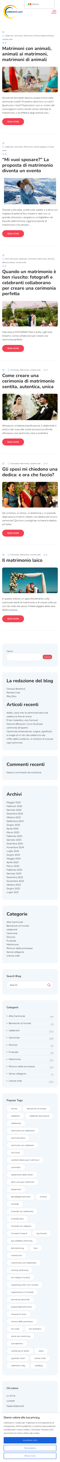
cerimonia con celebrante (23, 1130)
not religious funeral (20, 1277)
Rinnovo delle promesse (44, 36)
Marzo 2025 (13, 832)
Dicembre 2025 (15, 813)
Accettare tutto (30, 1440)
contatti (11, 1400)
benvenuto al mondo (36, 1108)
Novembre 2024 (15, 847)
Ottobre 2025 (14, 817)
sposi (41, 1351)
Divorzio (11, 937)
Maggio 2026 (14, 802)
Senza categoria (40, 147)
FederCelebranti (15, 1406)
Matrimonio (28, 36)
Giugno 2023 (13, 888)
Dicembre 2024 (15, 843)
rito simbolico (35, 1329)
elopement (16, 1189)
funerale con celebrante (22, 1211)
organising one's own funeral (24, 1284)
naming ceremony (19, 1270)
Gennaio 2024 (14, 873)
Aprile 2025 (13, 828)
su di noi (11, 1395)
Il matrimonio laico (22, 560)
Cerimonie (18, 36)
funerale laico (17, 1218)
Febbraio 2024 (14, 869)
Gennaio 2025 (14, 839)
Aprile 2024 (12, 862)
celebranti (9, 36)
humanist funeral (19, 1233)
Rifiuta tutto (30, 1456)
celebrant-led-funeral (39, 1116)
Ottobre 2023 (14, 884)
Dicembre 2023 (15, 877)
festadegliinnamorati (20, 1196)
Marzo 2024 (13, 866)
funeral (43, 1196)
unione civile (40, 1358)
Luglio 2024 (13, 851)
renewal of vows (18, 1314)
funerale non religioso (21, 1226)
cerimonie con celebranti (22, 1145)
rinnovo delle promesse (22, 1321)
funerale (15, 1204)
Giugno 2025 (13, 824)
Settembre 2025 (15, 821)
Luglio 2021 (13, 892)
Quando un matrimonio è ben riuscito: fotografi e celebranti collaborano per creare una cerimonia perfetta (29, 283)
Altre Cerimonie (11, 259)
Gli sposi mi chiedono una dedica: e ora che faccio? (30, 472)
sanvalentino (17, 1343)
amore (14, 1108)
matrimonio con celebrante (23, 1262)
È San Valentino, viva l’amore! (22, 720)
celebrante (16, 1123)
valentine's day (18, 1365)
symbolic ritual (18, 1358)
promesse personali (20, 1299)
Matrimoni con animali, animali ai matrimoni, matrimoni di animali (27, 54)
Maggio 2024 (14, 858)
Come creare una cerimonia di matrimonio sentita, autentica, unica (28, 381)
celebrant (15, 1116)
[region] (30, 1437)
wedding (39, 1365)
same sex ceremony (20, 1336)
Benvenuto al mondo (18, 925)
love (35, 1248)
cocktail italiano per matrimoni (25, 1160)
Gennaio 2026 (14, 809)
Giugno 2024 (13, 854)
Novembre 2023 (15, 881)
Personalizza (30, 1448)
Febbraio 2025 (14, 836)
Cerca (10, 651)
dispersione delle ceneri (22, 1174)
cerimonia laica (18, 1138)
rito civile (15, 1329)
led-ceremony (17, 1248)
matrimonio (16, 1255)
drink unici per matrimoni (22, 1182)
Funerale (11, 940)
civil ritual (15, 1152)
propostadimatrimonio (21, 1307)
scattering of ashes (20, 1351)
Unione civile (7, 39)
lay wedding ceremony (21, 1240)
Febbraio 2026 (14, 806)
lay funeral (41, 1233)
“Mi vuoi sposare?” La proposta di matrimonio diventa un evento (27, 165)
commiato (16, 1167)
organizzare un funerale (22, 1292)
